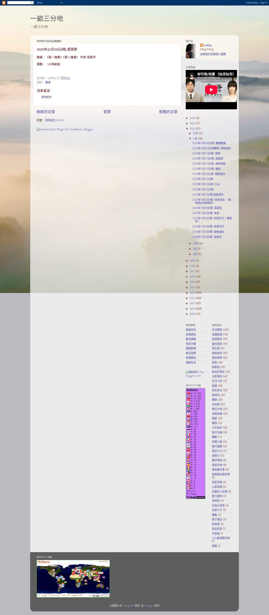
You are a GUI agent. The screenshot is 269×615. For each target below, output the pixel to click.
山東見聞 (217, 487)
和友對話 (217, 529)
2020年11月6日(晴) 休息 (205, 213)
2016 (193, 277)
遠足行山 (217, 451)
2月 (195, 254)
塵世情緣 (217, 460)
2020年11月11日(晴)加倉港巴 (208, 195)
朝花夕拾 (217, 409)
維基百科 (191, 330)
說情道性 (217, 339)
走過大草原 (218, 506)
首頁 (107, 112)
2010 (193, 309)
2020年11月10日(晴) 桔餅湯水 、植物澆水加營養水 (211, 201)
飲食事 (216, 524)
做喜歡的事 (218, 470)
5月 (195, 249)
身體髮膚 (217, 335)
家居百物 (217, 465)
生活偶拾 (217, 330)
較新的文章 (46, 112)
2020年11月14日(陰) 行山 (206, 184)
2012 (193, 298)
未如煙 (216, 405)
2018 (193, 266)
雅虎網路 (191, 339)
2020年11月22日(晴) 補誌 (206, 169)
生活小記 (217, 381)
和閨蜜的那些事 (221, 475)
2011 (192, 304)
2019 (193, 261)
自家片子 (217, 510)
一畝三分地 (46, 18)
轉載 (214, 437)
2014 (193, 288)
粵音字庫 (191, 344)
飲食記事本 (218, 372)
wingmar (128, 606)
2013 (193, 293)
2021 (193, 124)
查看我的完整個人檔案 (213, 54)
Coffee (208, 45)
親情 (214, 423)
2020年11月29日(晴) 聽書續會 (209, 143)
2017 (193, 272)
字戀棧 (216, 534)
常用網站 (191, 335)
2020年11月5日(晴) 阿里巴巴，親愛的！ (212, 220)
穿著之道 (217, 442)
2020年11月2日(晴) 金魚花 (207, 237)
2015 (193, 282)
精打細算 (217, 447)
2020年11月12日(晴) (203, 190)
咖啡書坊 (217, 353)
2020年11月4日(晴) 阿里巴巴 (208, 227)
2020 (193, 129)
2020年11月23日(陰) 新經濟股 (209, 164)
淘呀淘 (216, 501)
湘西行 (216, 456)
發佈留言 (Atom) (54, 120)
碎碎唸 (216, 395)
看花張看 (191, 353)
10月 (196, 244)
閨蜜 (214, 546)
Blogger (149, 606)
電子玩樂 (217, 433)
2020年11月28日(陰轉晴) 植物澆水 (211, 148)
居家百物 (217, 482)
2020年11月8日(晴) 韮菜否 (207, 208)
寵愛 (214, 419)
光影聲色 (217, 377)
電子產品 (217, 520)
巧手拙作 (217, 428)
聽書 (48, 83)
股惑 (214, 386)
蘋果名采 (191, 363)
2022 (193, 118)
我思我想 (217, 358)
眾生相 (216, 349)
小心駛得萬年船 (221, 538)
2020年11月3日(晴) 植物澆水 (208, 232)
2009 (193, 314)
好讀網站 (191, 358)
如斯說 (216, 367)
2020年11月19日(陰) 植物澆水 (208, 174)
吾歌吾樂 (217, 414)
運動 (214, 515)
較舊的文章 (168, 112)
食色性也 (217, 391)
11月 (195, 139)
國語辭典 (191, 349)
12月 (196, 133)
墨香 (214, 363)
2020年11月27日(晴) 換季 (206, 154)
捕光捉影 (217, 344)
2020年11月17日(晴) (203, 179)
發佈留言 (46, 97)
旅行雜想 (217, 496)
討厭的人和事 (219, 492)
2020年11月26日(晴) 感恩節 (207, 159)
